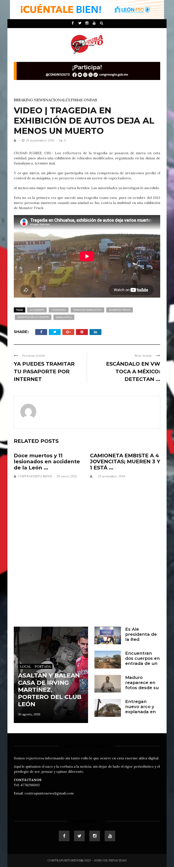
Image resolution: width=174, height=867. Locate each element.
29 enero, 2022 (67, 476)
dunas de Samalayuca (87, 309)
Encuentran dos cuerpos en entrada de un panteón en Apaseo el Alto (142, 663)
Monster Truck (119, 309)
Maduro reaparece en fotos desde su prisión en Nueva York (142, 687)
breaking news (29, 99)
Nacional (55, 99)
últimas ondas (81, 99)
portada (43, 666)
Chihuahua (58, 309)
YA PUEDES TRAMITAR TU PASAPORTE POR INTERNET (44, 371)
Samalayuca (64, 317)
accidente (37, 309)
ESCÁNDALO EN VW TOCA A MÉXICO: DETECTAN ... (133, 371)
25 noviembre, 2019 (111, 476)
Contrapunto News (35, 476)
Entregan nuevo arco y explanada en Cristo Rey (140, 709)
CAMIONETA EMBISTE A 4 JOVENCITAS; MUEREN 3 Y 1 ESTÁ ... (125, 461)
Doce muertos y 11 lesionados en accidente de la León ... (47, 461)
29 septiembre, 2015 (40, 140)
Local (25, 666)
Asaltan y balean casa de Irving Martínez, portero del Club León (49, 689)
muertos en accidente (33, 317)
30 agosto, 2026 (29, 714)
